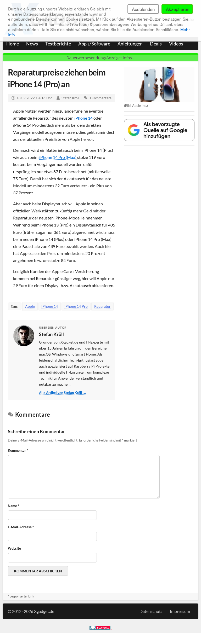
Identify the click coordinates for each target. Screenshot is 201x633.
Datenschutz (151, 611)
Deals (156, 44)
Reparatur (102, 306)
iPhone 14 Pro (76, 306)
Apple (30, 306)
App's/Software (94, 44)
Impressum (180, 611)
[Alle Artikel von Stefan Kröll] (23, 335)
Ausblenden (143, 9)
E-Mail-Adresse (21, 527)
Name (13, 506)
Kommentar (18, 450)
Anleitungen (130, 44)
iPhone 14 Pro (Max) (57, 157)
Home (12, 44)
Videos (176, 44)
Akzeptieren (177, 9)
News (32, 44)
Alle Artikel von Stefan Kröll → (62, 393)
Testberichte (58, 44)
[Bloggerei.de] (100, 627)
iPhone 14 (83, 117)
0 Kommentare (100, 98)
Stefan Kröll (70, 98)
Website (14, 548)
